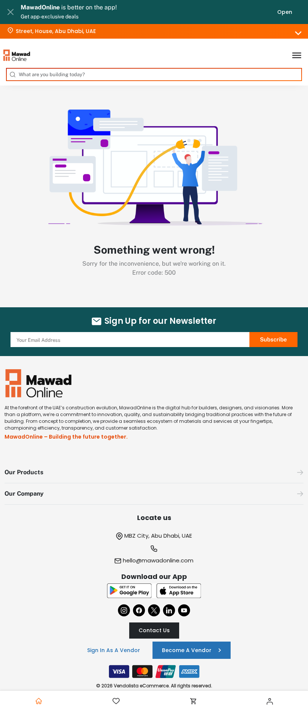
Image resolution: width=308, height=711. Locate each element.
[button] (154, 472)
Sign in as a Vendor (113, 650)
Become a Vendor (186, 650)
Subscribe (273, 339)
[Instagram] (124, 610)
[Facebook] (139, 610)
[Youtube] (184, 610)
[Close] (10, 12)
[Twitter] (154, 610)
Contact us (154, 630)
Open (284, 12)
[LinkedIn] (169, 610)
